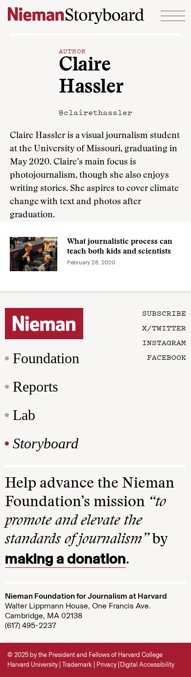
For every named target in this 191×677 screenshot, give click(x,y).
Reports (35, 386)
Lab (24, 415)
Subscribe (164, 312)
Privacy (106, 664)
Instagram (164, 342)
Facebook (166, 356)
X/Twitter (164, 327)
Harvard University (32, 664)
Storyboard (45, 443)
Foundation (46, 358)
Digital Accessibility (147, 664)
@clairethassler (95, 112)
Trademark (77, 664)
